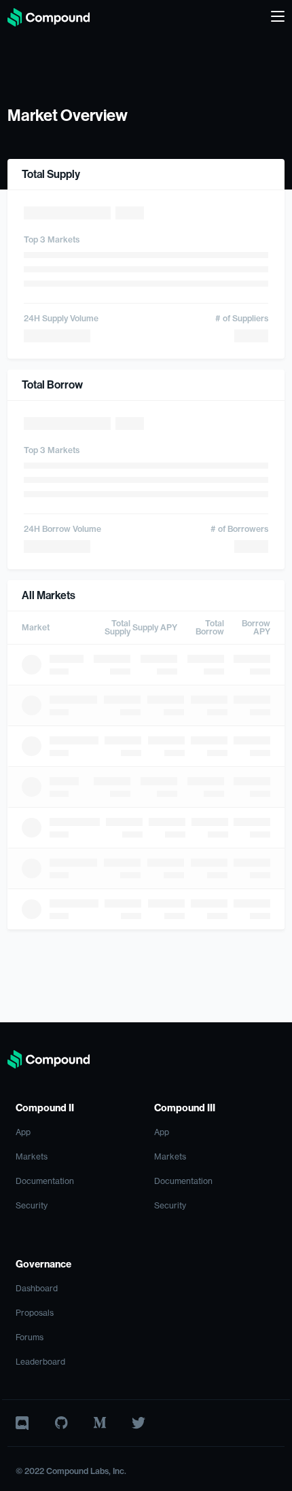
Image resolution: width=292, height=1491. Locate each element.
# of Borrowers (239, 529)
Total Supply (117, 627)
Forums (29, 1337)
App (23, 1132)
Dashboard (37, 1289)
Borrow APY (256, 627)
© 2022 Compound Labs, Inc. (71, 1471)
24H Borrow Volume (62, 529)
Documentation (45, 1181)
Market (36, 628)
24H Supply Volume (61, 319)
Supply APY (154, 628)
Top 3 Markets (51, 240)
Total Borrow (210, 627)
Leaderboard (40, 1362)
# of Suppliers (241, 319)
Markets (32, 1157)
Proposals (35, 1313)
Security (32, 1206)
